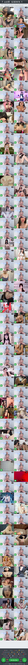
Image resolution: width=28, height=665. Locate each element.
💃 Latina (15, 650)
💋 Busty (24, 654)
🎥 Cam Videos (7, 661)
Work (13, 663)
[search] (24, 660)
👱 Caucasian (21, 650)
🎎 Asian (6, 650)
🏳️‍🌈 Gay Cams (21, 655)
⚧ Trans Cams (6, 657)
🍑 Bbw (15, 654)
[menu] (3, 660)
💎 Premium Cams (14, 657)
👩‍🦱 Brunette (4, 654)
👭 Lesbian (6, 655)
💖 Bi (10, 655)
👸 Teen (18, 652)
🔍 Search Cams (20, 661)
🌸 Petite (20, 654)
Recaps (16, 663)
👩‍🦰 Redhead (10, 654)
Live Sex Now (14, 660)
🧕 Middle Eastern (6, 652)
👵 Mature (13, 652)
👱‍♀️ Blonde (23, 652)
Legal (24, 663)
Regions (10, 663)
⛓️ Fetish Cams (22, 657)
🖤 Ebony (11, 650)
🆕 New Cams (15, 655)
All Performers (20, 663)
